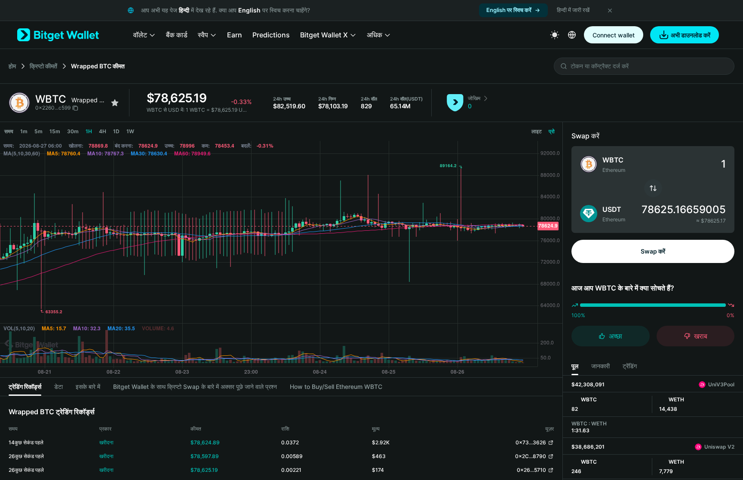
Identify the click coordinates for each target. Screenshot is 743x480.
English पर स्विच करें (508, 9)
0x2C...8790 (530, 456)
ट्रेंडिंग (630, 366)
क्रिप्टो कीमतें (43, 66)
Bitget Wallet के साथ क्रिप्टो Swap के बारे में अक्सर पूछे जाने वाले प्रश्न (195, 386)
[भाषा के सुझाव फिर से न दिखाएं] (610, 10)
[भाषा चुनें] (572, 35)
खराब (700, 336)
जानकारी (600, 366)
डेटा (58, 386)
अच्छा (615, 336)
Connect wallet (614, 35)
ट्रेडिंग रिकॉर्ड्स (25, 386)
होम (12, 66)
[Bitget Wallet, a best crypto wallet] (58, 34)
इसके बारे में (88, 386)
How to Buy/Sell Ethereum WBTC (336, 386)
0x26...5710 (531, 470)
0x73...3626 (531, 442)
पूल (574, 366)
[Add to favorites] (114, 102)
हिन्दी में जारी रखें (573, 9)
